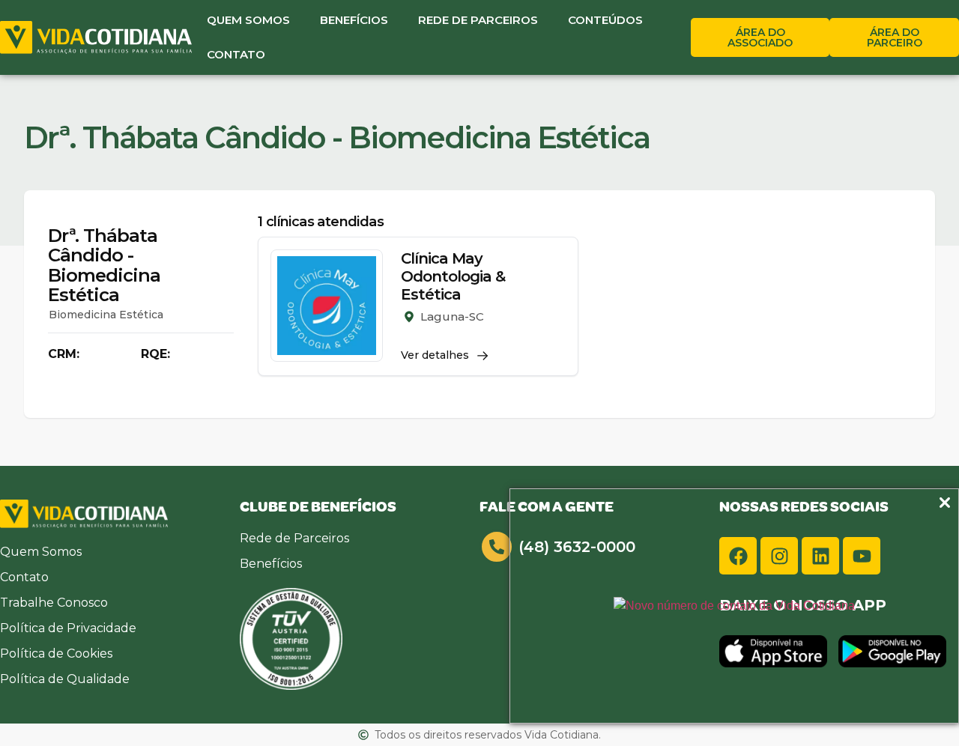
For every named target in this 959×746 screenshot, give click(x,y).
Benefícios (354, 20)
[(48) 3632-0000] (497, 547)
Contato (236, 54)
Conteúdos (605, 20)
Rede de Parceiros (478, 20)
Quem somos (248, 20)
